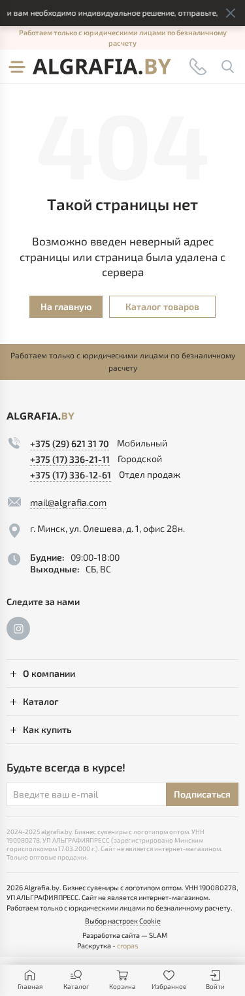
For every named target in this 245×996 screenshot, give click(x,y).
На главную (66, 306)
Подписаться (202, 794)
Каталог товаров (162, 306)
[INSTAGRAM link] (18, 628)
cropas (128, 945)
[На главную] (102, 66)
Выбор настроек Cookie (123, 920)
